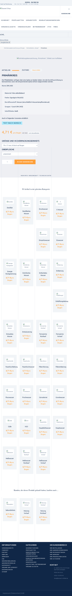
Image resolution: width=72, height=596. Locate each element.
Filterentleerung (61, 367)
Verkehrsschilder (32, 556)
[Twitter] (8, 586)
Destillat (10, 208)
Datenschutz (6, 565)
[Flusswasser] (10, 390)
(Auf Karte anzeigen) (59, 569)
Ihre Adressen (54, 554)
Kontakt (5, 552)
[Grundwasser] (60, 390)
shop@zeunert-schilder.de (61, 578)
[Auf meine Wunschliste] (40, 161)
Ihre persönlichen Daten (58, 556)
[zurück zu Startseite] (1, 48)
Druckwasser (43, 209)
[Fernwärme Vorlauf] (60, 326)
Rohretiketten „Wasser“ (33, 48)
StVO (49, 27)
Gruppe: (8, 106)
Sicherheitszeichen (32, 548)
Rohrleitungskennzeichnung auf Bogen (14, 48)
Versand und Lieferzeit (9, 567)
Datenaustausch (7, 569)
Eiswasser (59, 240)
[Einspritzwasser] (43, 233)
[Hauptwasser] (60, 421)
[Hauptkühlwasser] (43, 421)
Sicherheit (5, 20)
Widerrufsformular (8, 563)
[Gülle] (10, 421)
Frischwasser (26, 397)
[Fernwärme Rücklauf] (43, 326)
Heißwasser (10, 458)
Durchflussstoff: (10, 102)
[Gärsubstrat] (43, 390)
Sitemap (4, 571)
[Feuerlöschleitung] (10, 360)
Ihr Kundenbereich (58, 545)
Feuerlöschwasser (28, 367)
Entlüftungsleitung (62, 301)
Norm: (4, 86)
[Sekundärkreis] (10, 503)
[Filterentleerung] (60, 360)
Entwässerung (27, 332)
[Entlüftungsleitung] (60, 294)
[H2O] (26, 421)
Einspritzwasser (44, 240)
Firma (55, 27)
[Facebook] (4, 586)
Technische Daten (45, 175)
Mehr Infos (24, 175)
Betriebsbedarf (39, 27)
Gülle (9, 426)
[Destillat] (10, 202)
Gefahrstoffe (31, 20)
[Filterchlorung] (43, 360)
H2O (26, 426)
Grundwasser (60, 397)
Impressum (5, 556)
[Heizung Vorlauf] (26, 504)
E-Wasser (60, 210)
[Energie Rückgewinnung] (10, 265)
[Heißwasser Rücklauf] (26, 453)
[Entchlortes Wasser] (26, 265)
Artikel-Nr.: (6, 70)
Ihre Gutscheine (55, 558)
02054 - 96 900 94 (31, 2)
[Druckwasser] (43, 202)
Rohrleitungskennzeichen (49, 20)
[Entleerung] (60, 264)
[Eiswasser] (60, 233)
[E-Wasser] (60, 203)
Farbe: (7, 97)
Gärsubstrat (43, 397)
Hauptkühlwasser (45, 428)
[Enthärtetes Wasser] (43, 265)
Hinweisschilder (24, 27)
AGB (3, 558)
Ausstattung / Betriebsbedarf (36, 564)
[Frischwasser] (26, 390)
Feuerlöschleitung (12, 367)
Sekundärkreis (10, 510)
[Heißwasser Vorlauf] (43, 453)
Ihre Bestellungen (56, 548)
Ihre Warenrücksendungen (59, 550)
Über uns (5, 554)
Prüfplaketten (18, 20)
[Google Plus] (16, 586)
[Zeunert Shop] (13, 11)
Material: (8, 93)
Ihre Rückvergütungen (57, 552)
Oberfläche (8, 149)
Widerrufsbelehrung (9, 561)
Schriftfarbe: (9, 111)
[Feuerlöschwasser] (26, 360)
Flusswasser (10, 397)
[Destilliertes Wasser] (26, 203)
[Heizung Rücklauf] (43, 504)
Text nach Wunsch (12, 123)
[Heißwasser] (10, 452)
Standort (5, 550)
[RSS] (12, 586)
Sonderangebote (8, 548)
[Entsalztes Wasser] (10, 326)
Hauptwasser (60, 428)
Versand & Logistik (8, 27)
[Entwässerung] (26, 325)
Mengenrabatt (34, 175)
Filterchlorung (43, 367)
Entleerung (59, 271)
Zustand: (25, 70)
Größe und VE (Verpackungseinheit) (21, 141)
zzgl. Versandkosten (34, 133)
